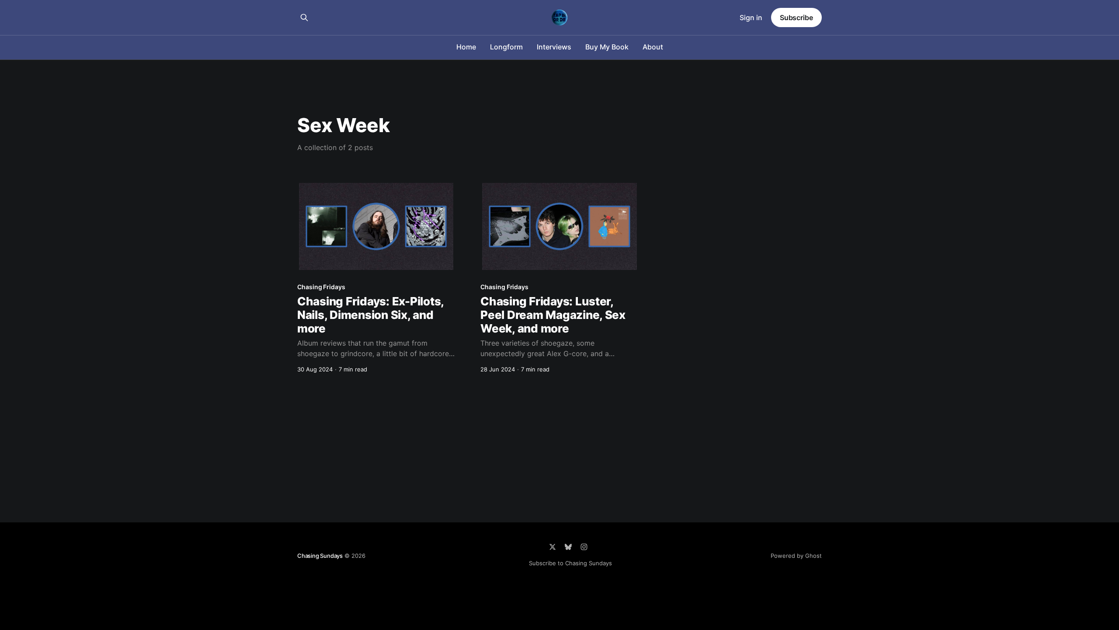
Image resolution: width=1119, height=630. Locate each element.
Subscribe (796, 17)
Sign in (751, 17)
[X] (552, 546)
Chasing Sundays (320, 555)
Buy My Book (607, 46)
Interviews (554, 46)
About (653, 46)
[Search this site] (304, 17)
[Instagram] (583, 546)
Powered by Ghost (796, 555)
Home (466, 46)
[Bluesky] (568, 546)
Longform (506, 46)
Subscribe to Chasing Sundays (570, 563)
